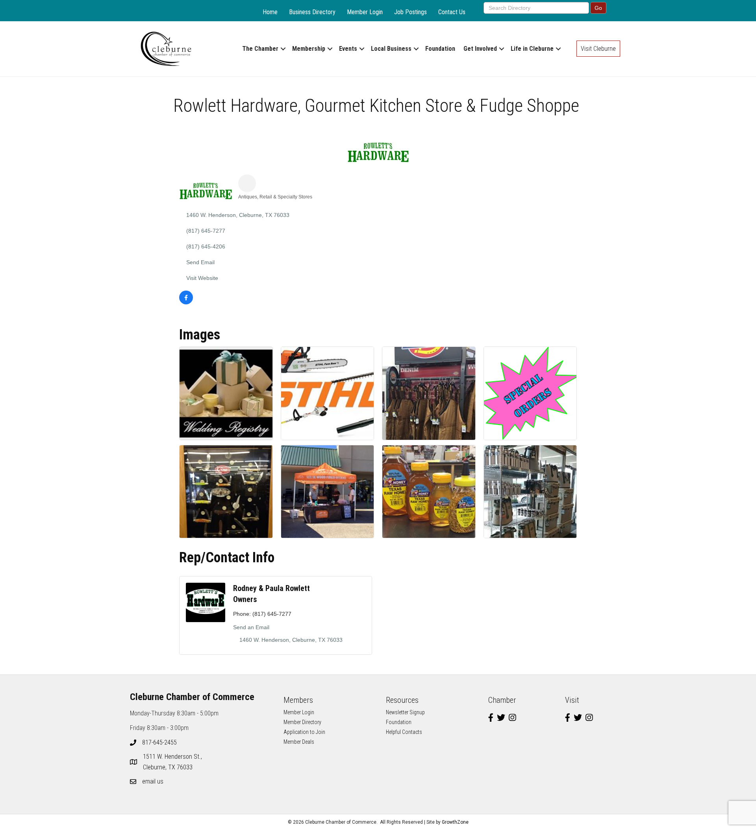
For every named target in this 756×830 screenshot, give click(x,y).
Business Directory (312, 12)
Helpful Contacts (404, 732)
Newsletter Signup (405, 712)
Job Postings (410, 12)
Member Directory (302, 722)
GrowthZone (455, 822)
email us (152, 781)
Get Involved (480, 48)
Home (270, 12)
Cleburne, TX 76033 (173, 762)
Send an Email (251, 627)
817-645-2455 (159, 742)
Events (348, 48)
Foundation (440, 48)
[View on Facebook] (186, 302)
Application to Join (304, 732)
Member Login (365, 12)
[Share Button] (247, 183)
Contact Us (451, 12)
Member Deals (299, 742)
